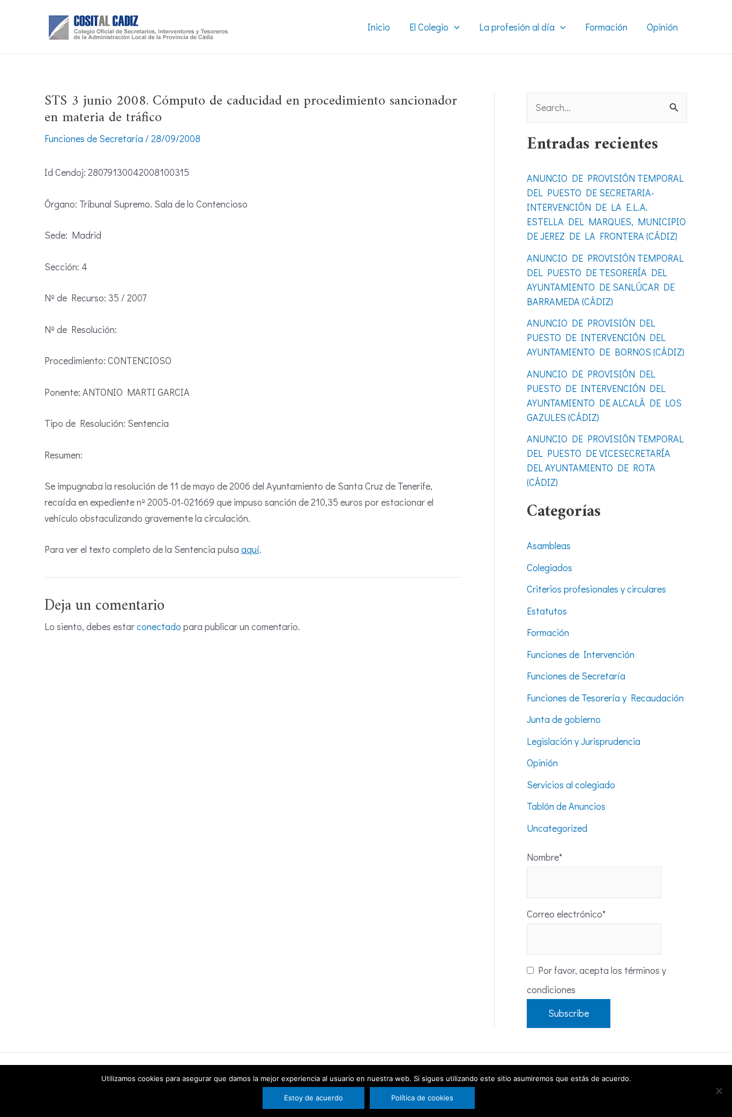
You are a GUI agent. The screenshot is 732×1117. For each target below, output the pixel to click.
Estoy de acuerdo (313, 1097)
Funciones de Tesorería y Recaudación (605, 697)
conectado (159, 626)
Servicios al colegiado (571, 784)
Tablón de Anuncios (566, 806)
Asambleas (549, 545)
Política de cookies (422, 1097)
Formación (548, 632)
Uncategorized (557, 828)
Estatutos (547, 610)
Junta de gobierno (564, 719)
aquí (250, 549)
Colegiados (549, 567)
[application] (454, 26)
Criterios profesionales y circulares (596, 588)
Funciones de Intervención (580, 654)
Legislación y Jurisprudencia (583, 741)
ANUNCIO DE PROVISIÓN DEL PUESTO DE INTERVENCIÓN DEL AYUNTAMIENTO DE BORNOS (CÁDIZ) (605, 337)
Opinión (542, 762)
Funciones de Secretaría (93, 138)
